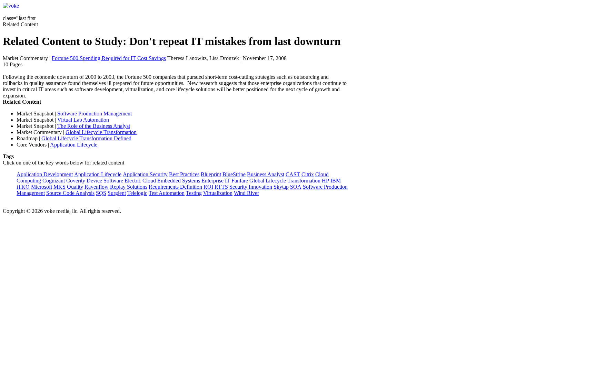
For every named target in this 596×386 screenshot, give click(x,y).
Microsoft (41, 187)
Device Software (105, 180)
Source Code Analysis (70, 193)
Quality (75, 187)
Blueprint (211, 174)
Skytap (281, 187)
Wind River (246, 193)
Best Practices (184, 174)
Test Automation (167, 193)
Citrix (307, 174)
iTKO (23, 187)
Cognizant (53, 180)
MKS (59, 187)
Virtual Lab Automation (83, 120)
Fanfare (239, 180)
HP (325, 180)
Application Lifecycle (73, 145)
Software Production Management (94, 113)
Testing (194, 193)
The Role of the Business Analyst (93, 126)
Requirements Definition (175, 187)
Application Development (45, 174)
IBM (335, 180)
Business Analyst (265, 174)
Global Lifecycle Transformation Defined (86, 138)
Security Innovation (250, 187)
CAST (293, 174)
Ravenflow (97, 187)
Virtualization (217, 193)
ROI (208, 187)
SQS (101, 193)
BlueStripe (234, 174)
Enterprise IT (215, 180)
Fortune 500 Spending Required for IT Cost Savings (109, 58)
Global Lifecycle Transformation (101, 132)
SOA (295, 187)
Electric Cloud (140, 180)
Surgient (117, 193)
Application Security (145, 174)
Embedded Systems (178, 180)
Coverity (75, 180)
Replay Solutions (128, 187)
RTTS (221, 187)
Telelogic (137, 193)
